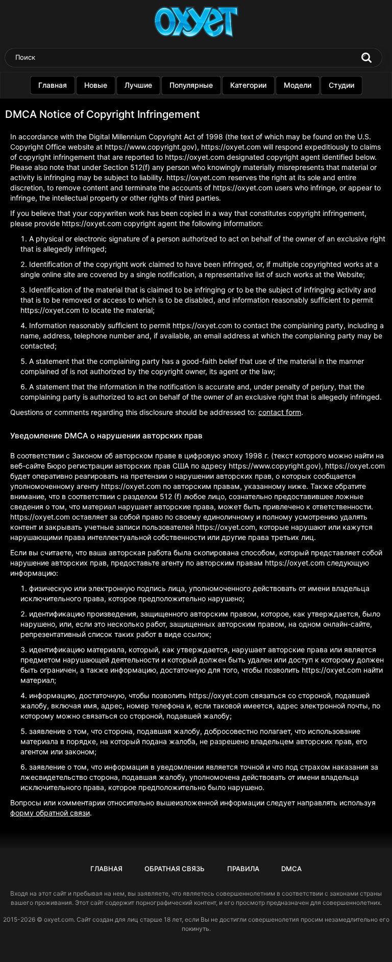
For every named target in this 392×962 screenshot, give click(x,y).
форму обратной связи (50, 812)
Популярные (191, 85)
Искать (366, 57)
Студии (341, 85)
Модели (297, 85)
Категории (248, 85)
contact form (279, 412)
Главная (52, 85)
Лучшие (138, 85)
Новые (95, 85)
